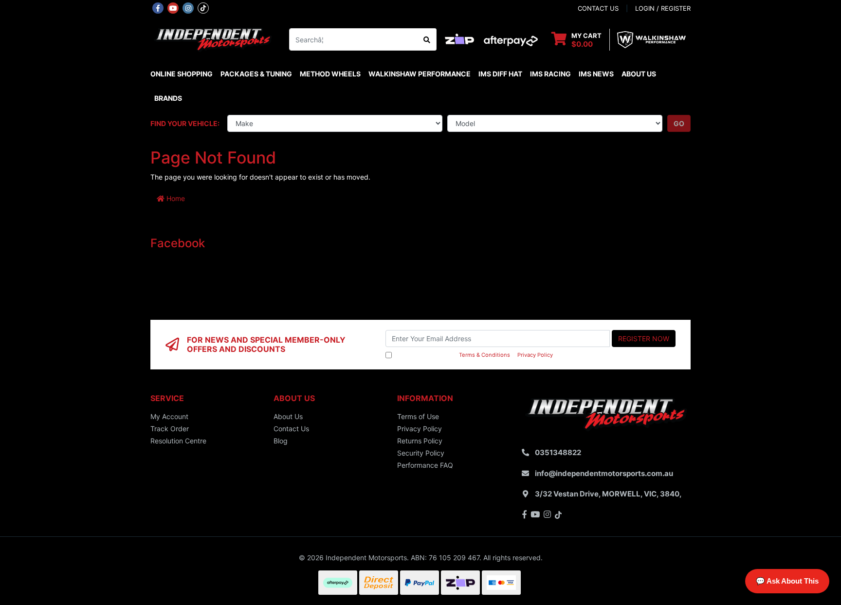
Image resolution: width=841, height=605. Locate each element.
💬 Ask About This (787, 581)
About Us (639, 74)
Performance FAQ (425, 465)
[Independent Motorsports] (212, 39)
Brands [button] (168, 98)
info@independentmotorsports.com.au (604, 473)
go (679, 123)
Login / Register (663, 8)
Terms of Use (418, 416)
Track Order (169, 428)
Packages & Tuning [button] (256, 74)
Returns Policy (419, 441)
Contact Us (291, 428)
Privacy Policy (535, 354)
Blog (281, 441)
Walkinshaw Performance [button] (419, 74)
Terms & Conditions (484, 354)
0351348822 (558, 452)
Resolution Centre (178, 441)
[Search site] (427, 39)
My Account (169, 416)
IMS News (596, 74)
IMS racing (550, 74)
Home (175, 198)
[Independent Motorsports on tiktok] (203, 7)
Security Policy (420, 453)
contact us (598, 8)
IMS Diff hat (500, 74)
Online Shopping (181, 74)
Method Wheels (330, 74)
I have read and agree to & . (474, 354)
